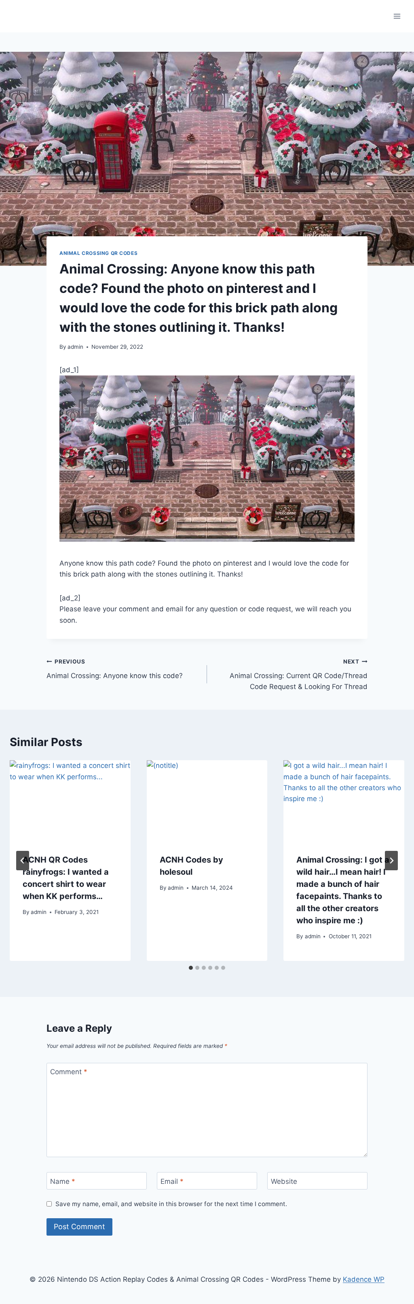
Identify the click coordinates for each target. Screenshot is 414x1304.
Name (62, 1181)
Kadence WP (363, 1279)
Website (284, 1181)
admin (75, 346)
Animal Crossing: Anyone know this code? (114, 669)
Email (172, 1181)
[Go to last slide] (22, 860)
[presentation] (70, 800)
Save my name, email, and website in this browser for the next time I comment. (171, 1204)
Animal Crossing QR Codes (98, 253)
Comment (68, 1072)
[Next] (391, 860)
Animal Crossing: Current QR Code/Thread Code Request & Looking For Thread (299, 674)
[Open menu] (396, 16)
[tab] (191, 968)
